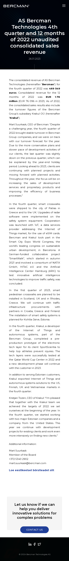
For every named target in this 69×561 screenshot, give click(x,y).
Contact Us (34, 529)
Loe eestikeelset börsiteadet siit (32, 470)
